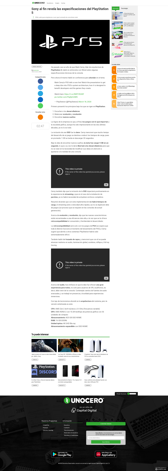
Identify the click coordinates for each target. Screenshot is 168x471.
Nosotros (67, 425)
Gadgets (57, 3)
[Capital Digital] (84, 410)
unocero (36, 70)
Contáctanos (105, 424)
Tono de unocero (69, 430)
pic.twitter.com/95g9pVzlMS (66, 97)
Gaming (63, 3)
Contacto (67, 427)
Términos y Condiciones (71, 435)
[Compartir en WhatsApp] (40, 105)
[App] (62, 454)
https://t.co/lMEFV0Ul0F (74, 94)
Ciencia (35, 359)
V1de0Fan (46, 425)
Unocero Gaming (48, 430)
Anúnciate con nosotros (71, 432)
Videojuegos (37, 66)
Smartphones (50, 3)
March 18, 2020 (85, 102)
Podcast (45, 427)
